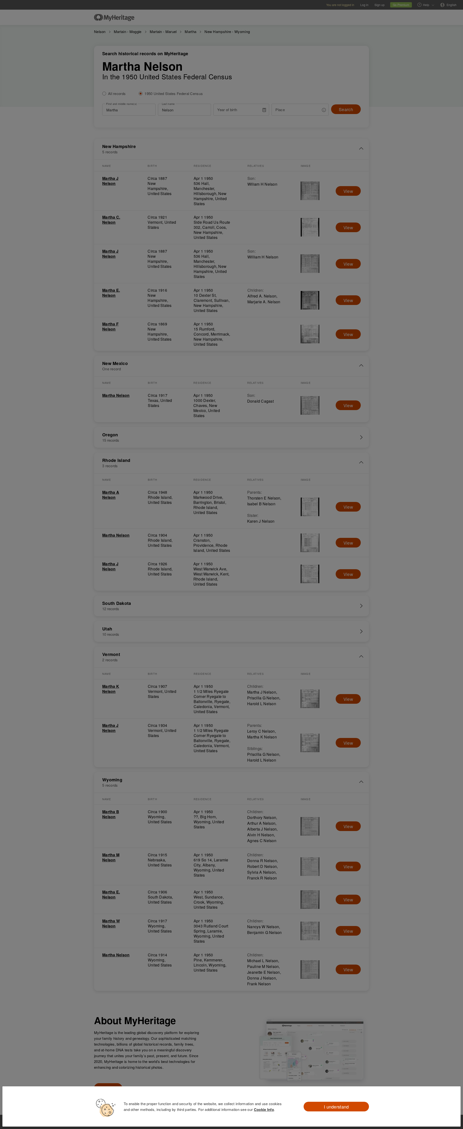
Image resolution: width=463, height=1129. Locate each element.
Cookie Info (264, 1109)
